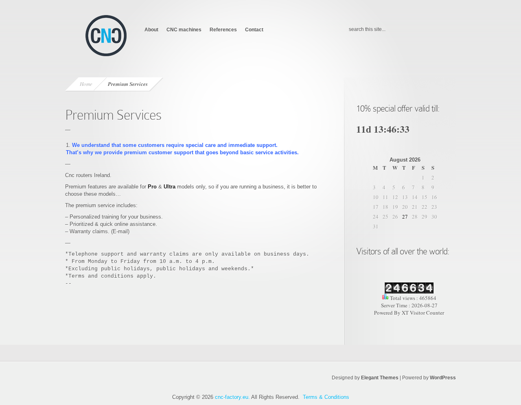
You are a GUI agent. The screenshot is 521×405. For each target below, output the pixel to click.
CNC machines (183, 30)
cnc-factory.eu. (232, 397)
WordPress (443, 378)
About (151, 30)
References (223, 30)
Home (86, 84)
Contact (254, 30)
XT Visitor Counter (423, 312)
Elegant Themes (379, 378)
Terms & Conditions (326, 397)
